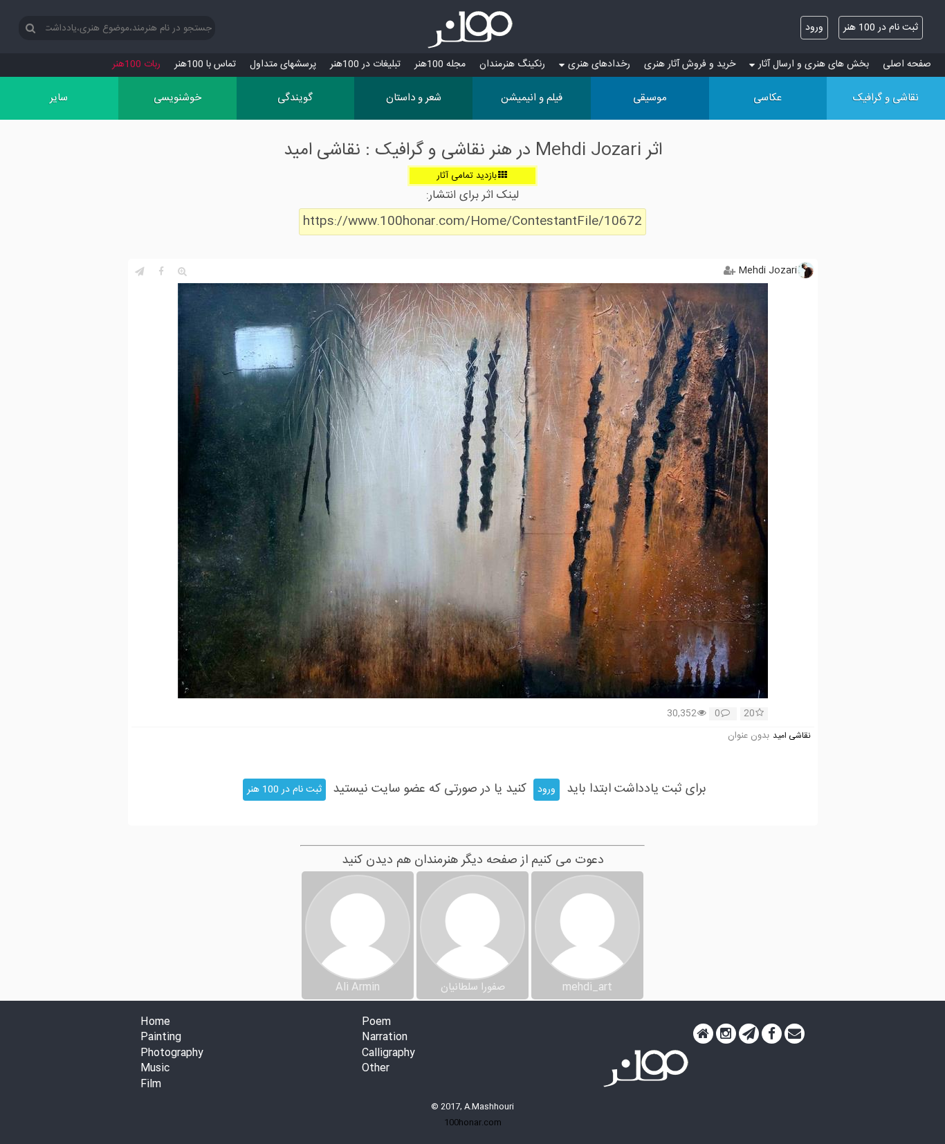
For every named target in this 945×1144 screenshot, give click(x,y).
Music (154, 1069)
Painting (160, 1038)
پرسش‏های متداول (283, 64)
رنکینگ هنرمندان (512, 64)
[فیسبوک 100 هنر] (772, 1034)
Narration (384, 1038)
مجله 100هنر (440, 64)
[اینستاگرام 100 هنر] (726, 1034)
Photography (171, 1054)
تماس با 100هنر (205, 64)
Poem (376, 1022)
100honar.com (473, 1122)
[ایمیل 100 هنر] (795, 1034)
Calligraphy (388, 1054)
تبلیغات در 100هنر (365, 64)
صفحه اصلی (907, 64)
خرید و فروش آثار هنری (689, 64)
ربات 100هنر (136, 64)
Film (150, 1085)
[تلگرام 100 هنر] (749, 1034)
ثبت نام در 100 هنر (880, 27)
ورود (814, 27)
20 (749, 714)
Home (155, 1022)
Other (375, 1069)
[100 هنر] (472, 30)
